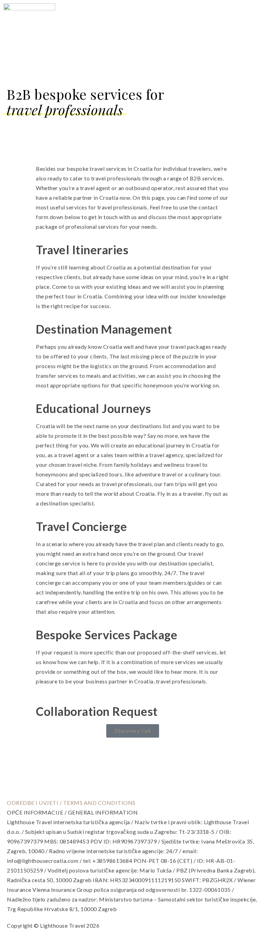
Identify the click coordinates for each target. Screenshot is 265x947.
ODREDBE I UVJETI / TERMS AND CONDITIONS (71, 802)
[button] (257, 29)
